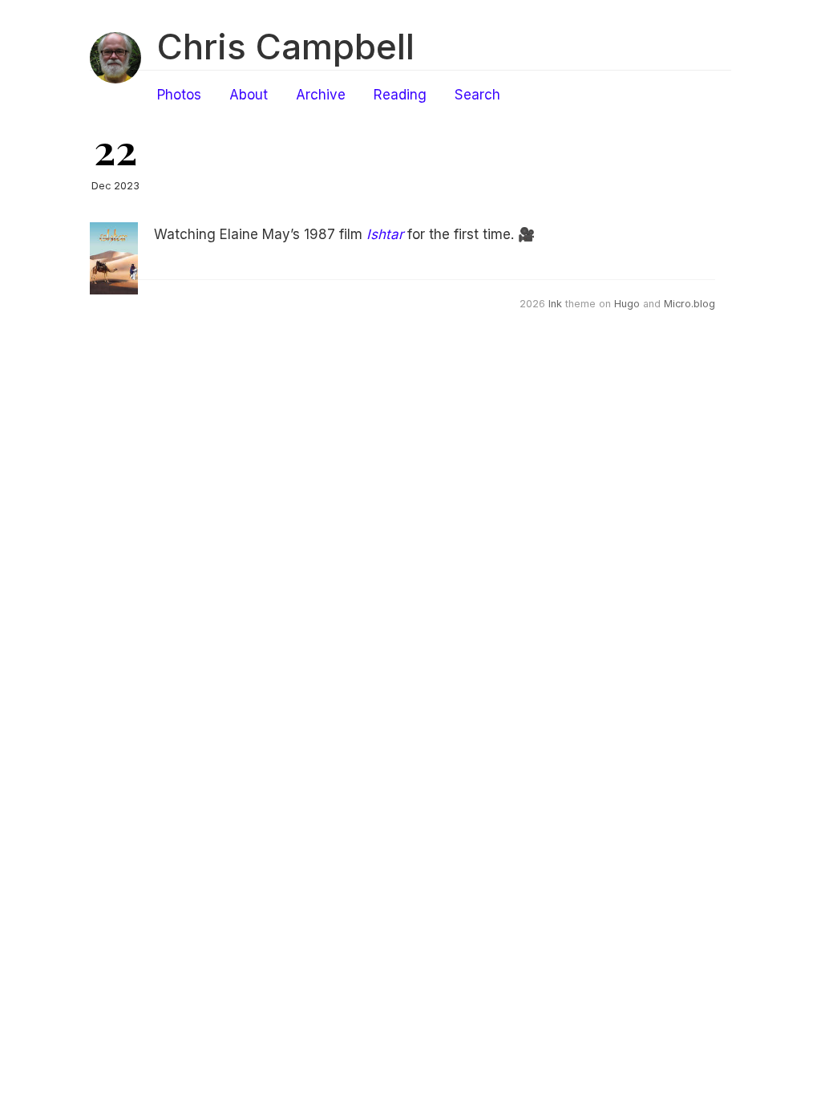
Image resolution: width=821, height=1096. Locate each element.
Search (477, 95)
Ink (555, 304)
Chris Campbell (286, 46)
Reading (400, 95)
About (248, 95)
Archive (321, 95)
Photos (179, 95)
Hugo (627, 304)
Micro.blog (689, 304)
